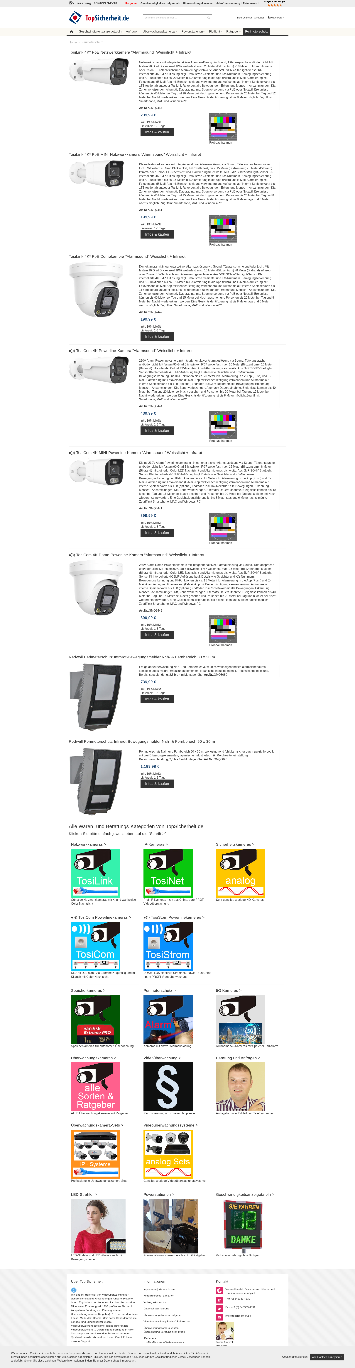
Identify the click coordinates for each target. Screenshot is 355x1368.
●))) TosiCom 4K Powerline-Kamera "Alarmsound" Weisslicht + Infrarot (130, 350)
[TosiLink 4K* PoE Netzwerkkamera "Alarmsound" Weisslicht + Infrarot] (103, 71)
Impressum (150, 1289)
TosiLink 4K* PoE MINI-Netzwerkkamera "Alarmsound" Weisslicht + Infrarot (135, 154)
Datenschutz (111, 1360)
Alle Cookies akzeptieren (327, 1357)
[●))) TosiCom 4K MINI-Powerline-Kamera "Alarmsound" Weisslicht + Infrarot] (103, 472)
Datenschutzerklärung (156, 1308)
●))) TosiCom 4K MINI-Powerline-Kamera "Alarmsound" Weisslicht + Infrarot (135, 452)
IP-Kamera (149, 1338)
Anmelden (259, 17)
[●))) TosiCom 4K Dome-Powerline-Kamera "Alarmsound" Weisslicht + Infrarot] (103, 588)
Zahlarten (168, 1295)
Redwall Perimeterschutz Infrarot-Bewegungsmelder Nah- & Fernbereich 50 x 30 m (142, 741)
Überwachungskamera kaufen (161, 1327)
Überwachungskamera (84, 1314)
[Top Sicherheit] (99, 17)
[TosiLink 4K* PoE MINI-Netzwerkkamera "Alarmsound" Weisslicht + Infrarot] (103, 173)
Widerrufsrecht (152, 1295)
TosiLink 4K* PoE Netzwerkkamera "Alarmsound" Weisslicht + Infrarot (130, 52)
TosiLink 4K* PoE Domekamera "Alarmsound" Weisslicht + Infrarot (127, 256)
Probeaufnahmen (220, 142)
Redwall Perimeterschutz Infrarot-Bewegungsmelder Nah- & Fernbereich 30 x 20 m (142, 657)
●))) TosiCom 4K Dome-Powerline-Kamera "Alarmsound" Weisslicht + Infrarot (136, 555)
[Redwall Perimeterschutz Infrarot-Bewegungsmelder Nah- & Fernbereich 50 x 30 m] (103, 781)
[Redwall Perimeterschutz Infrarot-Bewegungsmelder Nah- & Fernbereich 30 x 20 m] (103, 696)
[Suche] (208, 18)
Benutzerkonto (244, 17)
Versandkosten (167, 1289)
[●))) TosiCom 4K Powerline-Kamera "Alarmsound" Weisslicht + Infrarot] (103, 370)
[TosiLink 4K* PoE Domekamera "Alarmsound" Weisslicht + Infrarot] (103, 290)
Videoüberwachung (82, 1329)
